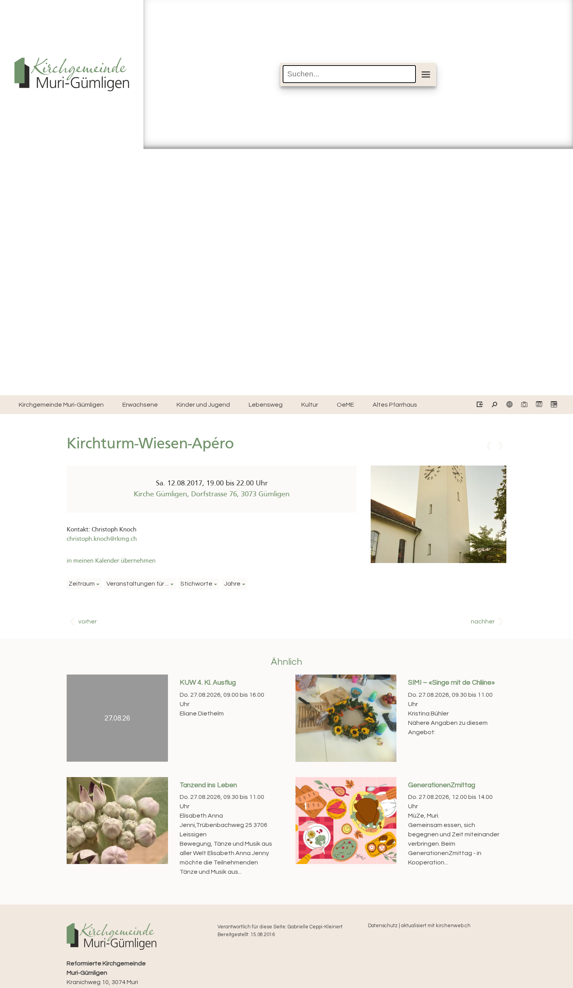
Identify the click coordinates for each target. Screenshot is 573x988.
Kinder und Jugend (203, 405)
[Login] (479, 404)
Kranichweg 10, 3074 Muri (106, 972)
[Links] (509, 404)
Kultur (309, 405)
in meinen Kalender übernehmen (111, 561)
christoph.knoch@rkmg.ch (102, 539)
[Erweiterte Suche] (494, 404)
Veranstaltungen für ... (137, 584)
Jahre (232, 584)
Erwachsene (140, 405)
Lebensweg (266, 405)
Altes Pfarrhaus (395, 405)
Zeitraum (82, 584)
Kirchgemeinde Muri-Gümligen (61, 405)
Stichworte (196, 584)
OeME (345, 405)
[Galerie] (523, 404)
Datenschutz (383, 925)
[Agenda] (553, 404)
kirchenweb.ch (453, 925)
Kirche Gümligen (212, 494)
